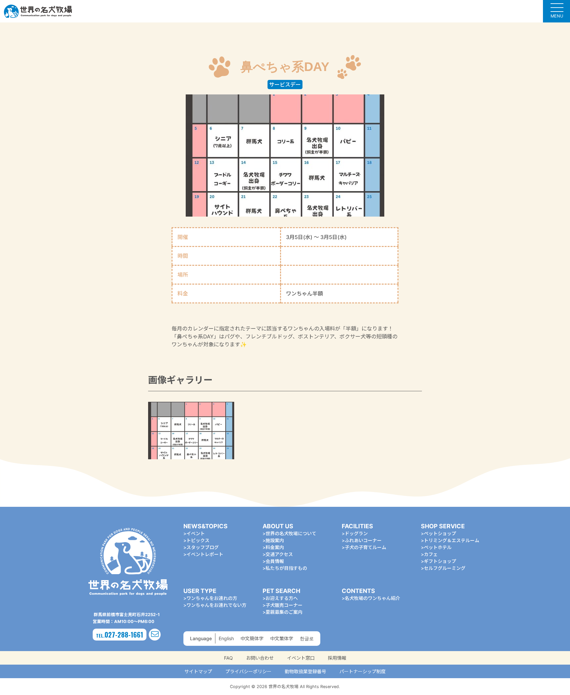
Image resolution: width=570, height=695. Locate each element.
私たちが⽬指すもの (286, 568)
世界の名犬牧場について (291, 533)
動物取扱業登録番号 (305, 671)
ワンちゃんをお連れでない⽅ (216, 605)
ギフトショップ (440, 561)
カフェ (431, 554)
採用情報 (337, 658)
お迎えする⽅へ (282, 598)
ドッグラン (356, 533)
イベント (195, 533)
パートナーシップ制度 (362, 671)
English (226, 638)
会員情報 (275, 561)
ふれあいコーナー (363, 540)
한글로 (307, 638)
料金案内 (275, 547)
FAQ (228, 658)
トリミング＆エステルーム (451, 540)
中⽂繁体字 (281, 638)
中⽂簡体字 (252, 638)
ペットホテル (438, 547)
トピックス (197, 540)
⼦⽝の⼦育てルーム (365, 547)
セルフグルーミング (444, 568)
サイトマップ (198, 671)
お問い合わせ (260, 658)
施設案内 (275, 540)
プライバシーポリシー (248, 671)
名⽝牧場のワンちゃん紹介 (372, 598)
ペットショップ (440, 533)
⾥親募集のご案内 (284, 612)
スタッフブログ (202, 547)
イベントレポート (204, 554)
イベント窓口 (301, 658)
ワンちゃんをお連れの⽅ (211, 598)
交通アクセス (279, 554)
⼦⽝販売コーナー (284, 605)
